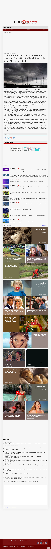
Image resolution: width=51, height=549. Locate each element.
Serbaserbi (10, 541)
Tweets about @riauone (9, 508)
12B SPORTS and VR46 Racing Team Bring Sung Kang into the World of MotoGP (27, 215)
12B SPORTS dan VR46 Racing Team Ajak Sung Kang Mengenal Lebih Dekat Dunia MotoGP (28, 193)
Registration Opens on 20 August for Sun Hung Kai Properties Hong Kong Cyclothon (28, 203)
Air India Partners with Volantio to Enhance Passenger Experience (21, 481)
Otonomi (42, 540)
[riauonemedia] (38, 543)
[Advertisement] (25, 9)
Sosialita (33, 540)
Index (44, 29)
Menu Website (7, 27)
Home (5, 32)
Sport (37, 540)
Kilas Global (22, 540)
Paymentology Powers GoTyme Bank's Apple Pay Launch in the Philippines (26, 181)
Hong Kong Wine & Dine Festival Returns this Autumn (18, 473)
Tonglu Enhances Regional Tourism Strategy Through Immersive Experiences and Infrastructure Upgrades (28, 221)
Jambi (39, 540)
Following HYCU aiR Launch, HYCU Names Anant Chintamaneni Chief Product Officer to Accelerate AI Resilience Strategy (29, 170)
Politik (15, 540)
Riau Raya (9, 32)
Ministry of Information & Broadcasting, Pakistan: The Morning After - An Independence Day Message (23, 457)
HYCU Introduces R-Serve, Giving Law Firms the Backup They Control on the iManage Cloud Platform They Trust (26, 461)
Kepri (30, 540)
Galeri (34, 29)
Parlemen (27, 540)
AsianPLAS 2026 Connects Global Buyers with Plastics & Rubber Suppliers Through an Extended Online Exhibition (26, 453)
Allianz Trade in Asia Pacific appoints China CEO (20, 209)
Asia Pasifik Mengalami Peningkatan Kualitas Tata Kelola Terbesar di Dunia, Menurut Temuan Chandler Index (28, 199)
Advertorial (29, 29)
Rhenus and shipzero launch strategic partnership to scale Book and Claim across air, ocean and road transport (26, 448)
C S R (41, 29)
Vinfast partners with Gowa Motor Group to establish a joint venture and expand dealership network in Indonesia (25, 478)
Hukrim (18, 540)
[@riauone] (41, 543)
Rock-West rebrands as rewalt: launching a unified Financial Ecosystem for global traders (25, 465)
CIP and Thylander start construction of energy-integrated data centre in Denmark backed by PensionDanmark (25, 444)
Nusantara (5, 541)
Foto (37, 29)
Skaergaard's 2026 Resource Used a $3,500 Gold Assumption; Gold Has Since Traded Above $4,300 (26, 469)
